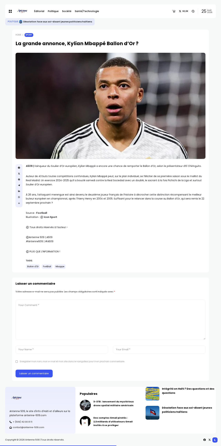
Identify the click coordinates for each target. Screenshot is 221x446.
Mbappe (60, 266)
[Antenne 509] (22, 11)
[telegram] (19, 185)
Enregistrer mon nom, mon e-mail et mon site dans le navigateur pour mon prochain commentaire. (72, 361)
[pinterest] (19, 179)
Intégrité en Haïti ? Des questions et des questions (53, 21)
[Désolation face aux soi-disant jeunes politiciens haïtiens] (152, 413)
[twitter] (19, 174)
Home (18, 34)
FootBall (47, 266)
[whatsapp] (19, 197)
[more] (19, 203)
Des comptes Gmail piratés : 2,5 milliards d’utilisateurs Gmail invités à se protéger (113, 421)
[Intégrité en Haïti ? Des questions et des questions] (20, 21)
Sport (29, 34)
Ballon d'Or (33, 266)
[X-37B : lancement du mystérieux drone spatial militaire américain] (85, 405)
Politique (13, 21)
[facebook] (19, 168)
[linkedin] (19, 191)
